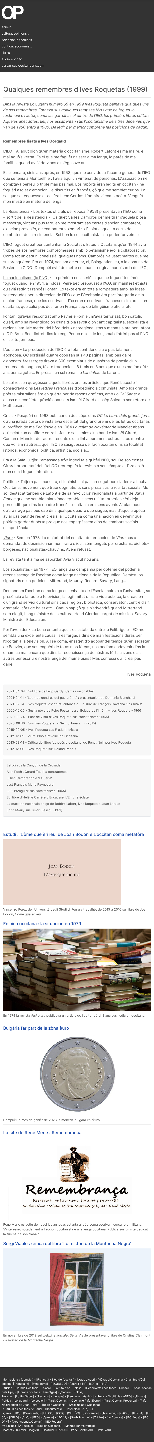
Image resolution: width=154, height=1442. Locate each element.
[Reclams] (43, 1396)
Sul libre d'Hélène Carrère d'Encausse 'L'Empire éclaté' (48, 797)
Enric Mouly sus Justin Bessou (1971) (34, 810)
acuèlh (6, 27)
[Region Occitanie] (49, 1425)
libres (6, 53)
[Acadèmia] (109, 1413)
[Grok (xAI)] (103, 1430)
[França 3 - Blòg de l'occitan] (55, 1379)
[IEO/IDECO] (59, 1383)
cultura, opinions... (15, 33)
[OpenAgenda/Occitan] (27, 1421)
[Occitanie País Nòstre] (85, 1400)
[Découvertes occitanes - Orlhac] (107, 1388)
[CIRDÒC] (73, 1413)
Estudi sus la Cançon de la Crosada (34, 765)
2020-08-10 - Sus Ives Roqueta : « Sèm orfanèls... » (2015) (51, 723)
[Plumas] (140, 1396)
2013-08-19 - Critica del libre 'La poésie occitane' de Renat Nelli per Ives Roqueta (69, 742)
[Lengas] (58, 1396)
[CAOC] (124, 1413)
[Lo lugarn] (20, 1400)
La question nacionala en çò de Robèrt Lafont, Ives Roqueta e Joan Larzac (63, 804)
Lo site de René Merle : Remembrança (42, 1132)
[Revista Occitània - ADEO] (114, 1396)
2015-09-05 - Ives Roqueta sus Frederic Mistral (43, 730)
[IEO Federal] (53, 1421)
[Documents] (53, 1409)
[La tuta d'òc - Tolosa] (68, 1388)
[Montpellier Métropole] (79, 1425)
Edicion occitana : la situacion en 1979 (42, 923)
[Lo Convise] (115, 1417)
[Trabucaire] (21, 1383)
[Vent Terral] (40, 1383)
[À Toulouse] (26, 1425)
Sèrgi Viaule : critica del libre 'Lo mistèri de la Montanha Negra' (67, 1243)
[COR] (60, 1413)
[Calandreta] (31, 1413)
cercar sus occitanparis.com (23, 65)
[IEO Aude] (133, 1417)
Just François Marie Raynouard (30, 784)
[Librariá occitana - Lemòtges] (37, 1392)
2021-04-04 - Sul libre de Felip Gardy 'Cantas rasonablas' (50, 691)
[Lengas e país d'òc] (80, 1396)
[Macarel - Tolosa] (71, 1392)
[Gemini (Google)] (27, 1430)
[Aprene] (48, 1417)
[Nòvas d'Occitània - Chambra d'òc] (121, 1379)
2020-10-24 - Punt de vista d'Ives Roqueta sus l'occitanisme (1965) (58, 717)
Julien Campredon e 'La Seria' (29, 778)
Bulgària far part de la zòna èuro (36, 1028)
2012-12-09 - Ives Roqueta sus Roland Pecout (41, 749)
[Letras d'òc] (78, 1383)
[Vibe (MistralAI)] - (83, 1430)
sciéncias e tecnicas (17, 40)
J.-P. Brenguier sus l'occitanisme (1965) (36, 791)
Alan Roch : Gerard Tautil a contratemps (37, 772)
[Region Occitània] (54, 1404)
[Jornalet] (27, 1379)
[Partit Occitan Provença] (120, 1400)
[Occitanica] (91, 1413)
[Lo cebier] (37, 1400)
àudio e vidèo (12, 59)
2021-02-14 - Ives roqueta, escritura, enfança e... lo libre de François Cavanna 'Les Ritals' (74, 704)
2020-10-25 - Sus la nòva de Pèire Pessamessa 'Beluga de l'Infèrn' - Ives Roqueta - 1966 (74, 710)
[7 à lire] (98, 1417)
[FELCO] (47, 1413)
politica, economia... (17, 46)
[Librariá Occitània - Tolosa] (32, 1388)
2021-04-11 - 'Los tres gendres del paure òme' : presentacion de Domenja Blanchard (71, 698)
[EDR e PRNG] (98, 1383)
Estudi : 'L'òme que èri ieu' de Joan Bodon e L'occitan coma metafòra (73, 834)
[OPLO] (14, 1417)
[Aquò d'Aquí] (86, 1379)
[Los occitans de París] (27, 1409)
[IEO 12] (62, 1417)
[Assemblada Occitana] (84, 1404)
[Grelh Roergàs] (80, 1417)
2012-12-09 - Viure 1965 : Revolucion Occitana (42, 736)
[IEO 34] (137, 1413)
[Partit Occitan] (58, 1400)
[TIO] (16, 1413)
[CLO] (25, 1417)
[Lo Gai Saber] (24, 1396)
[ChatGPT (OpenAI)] (55, 1430)
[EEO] (36, 1417)
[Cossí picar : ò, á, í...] (79, 1409)
